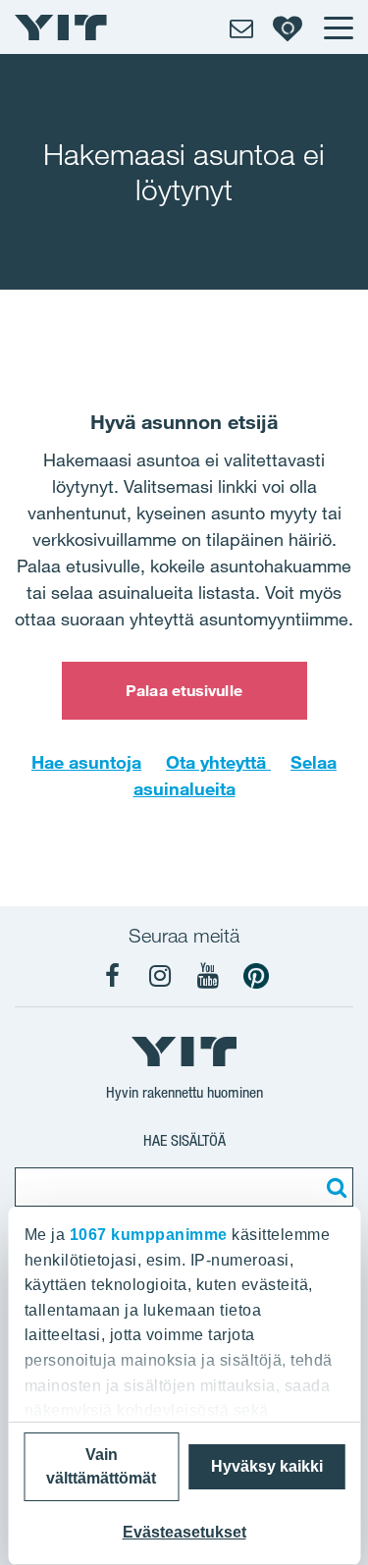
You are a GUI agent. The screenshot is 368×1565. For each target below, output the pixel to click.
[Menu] (337, 27)
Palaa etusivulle (184, 690)
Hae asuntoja (86, 762)
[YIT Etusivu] (61, 27)
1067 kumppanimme (148, 1234)
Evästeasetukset (184, 1532)
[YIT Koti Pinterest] (256, 976)
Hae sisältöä (184, 1140)
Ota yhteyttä (218, 762)
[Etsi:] (333, 1187)
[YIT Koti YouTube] (208, 976)
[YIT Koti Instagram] (160, 976)
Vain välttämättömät (101, 1466)
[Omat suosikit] (287, 27)
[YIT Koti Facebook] (112, 976)
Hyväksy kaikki (267, 1466)
